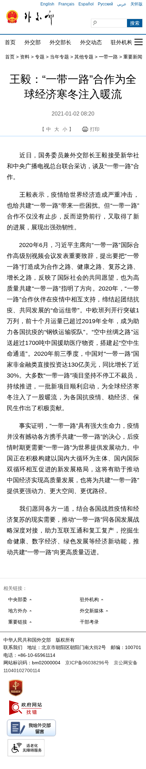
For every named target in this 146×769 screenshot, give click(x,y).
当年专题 (59, 56)
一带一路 (108, 56)
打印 (94, 129)
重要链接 (17, 622)
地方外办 (17, 610)
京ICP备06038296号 (87, 662)
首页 (10, 42)
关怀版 (136, 4)
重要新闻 (132, 56)
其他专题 (83, 56)
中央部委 (17, 599)
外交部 (32, 42)
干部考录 (89, 622)
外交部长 (60, 42)
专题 (39, 56)
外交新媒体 (92, 610)
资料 (25, 56)
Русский (105, 4)
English (47, 4)
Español (86, 4)
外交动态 (91, 42)
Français (66, 4)
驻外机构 (121, 42)
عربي (121, 4)
